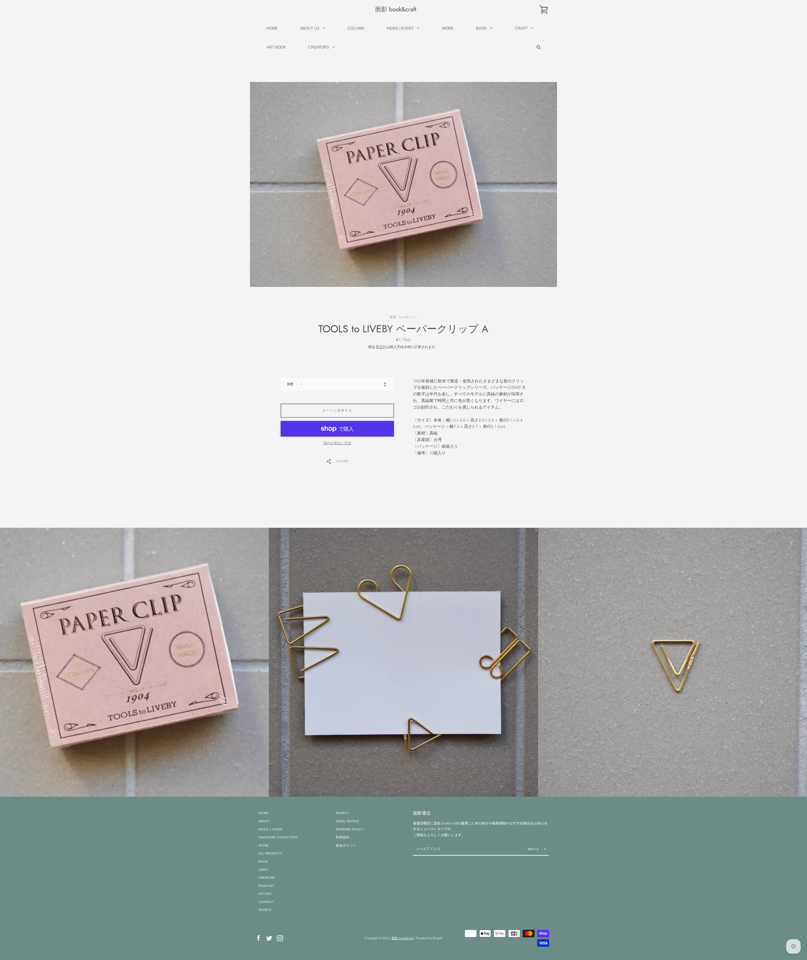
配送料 (381, 346)
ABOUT (263, 821)
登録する (534, 849)
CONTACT (266, 902)
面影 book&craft (395, 9)
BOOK (263, 861)
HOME (263, 813)
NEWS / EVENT (270, 829)
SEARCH (264, 910)
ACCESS (264, 894)
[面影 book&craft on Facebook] (258, 937)
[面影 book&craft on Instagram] (280, 937)
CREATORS (266, 878)
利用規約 (343, 837)
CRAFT (263, 870)
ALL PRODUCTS (270, 853)
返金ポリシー (346, 845)
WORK (263, 845)
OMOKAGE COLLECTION (278, 837)
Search (342, 813)
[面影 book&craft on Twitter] (269, 937)
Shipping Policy (350, 829)
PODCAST (266, 886)
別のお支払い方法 (337, 442)
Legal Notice (347, 821)
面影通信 (422, 813)
